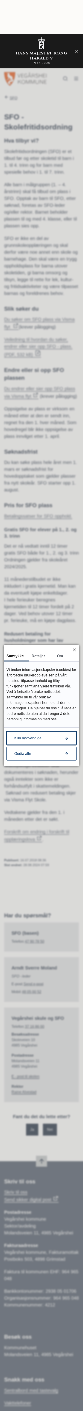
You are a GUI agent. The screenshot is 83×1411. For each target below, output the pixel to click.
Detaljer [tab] (38, 656)
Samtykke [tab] (15, 656)
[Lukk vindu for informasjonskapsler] (74, 649)
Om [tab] (60, 656)
